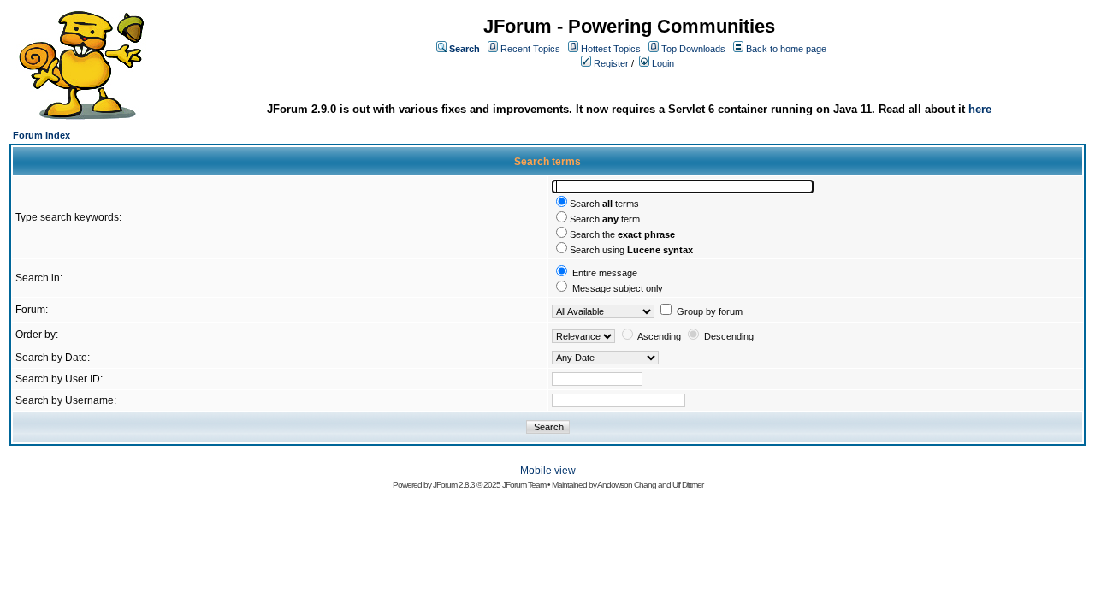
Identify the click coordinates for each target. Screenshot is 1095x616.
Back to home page (786, 49)
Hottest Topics (611, 49)
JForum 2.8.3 (454, 484)
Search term (605, 219)
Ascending (659, 336)
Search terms (604, 203)
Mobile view (548, 471)
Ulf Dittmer (687, 484)
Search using (631, 250)
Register (611, 63)
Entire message (604, 273)
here (979, 109)
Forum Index (41, 135)
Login (663, 63)
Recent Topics (530, 49)
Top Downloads (693, 49)
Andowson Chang (626, 484)
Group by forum (710, 311)
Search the (622, 234)
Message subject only (617, 288)
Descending (729, 336)
